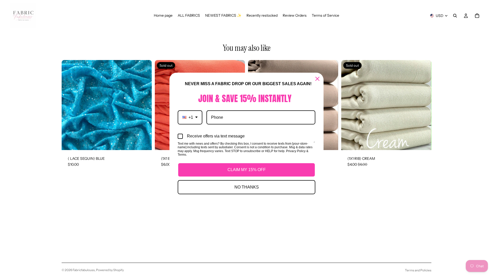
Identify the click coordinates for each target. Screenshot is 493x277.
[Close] (317, 79)
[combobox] (190, 117)
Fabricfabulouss (84, 270)
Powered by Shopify (110, 270)
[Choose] (143, 142)
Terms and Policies (418, 270)
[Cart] (477, 15)
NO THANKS (246, 187)
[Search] (455, 15)
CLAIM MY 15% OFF (246, 169)
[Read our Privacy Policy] (314, 144)
